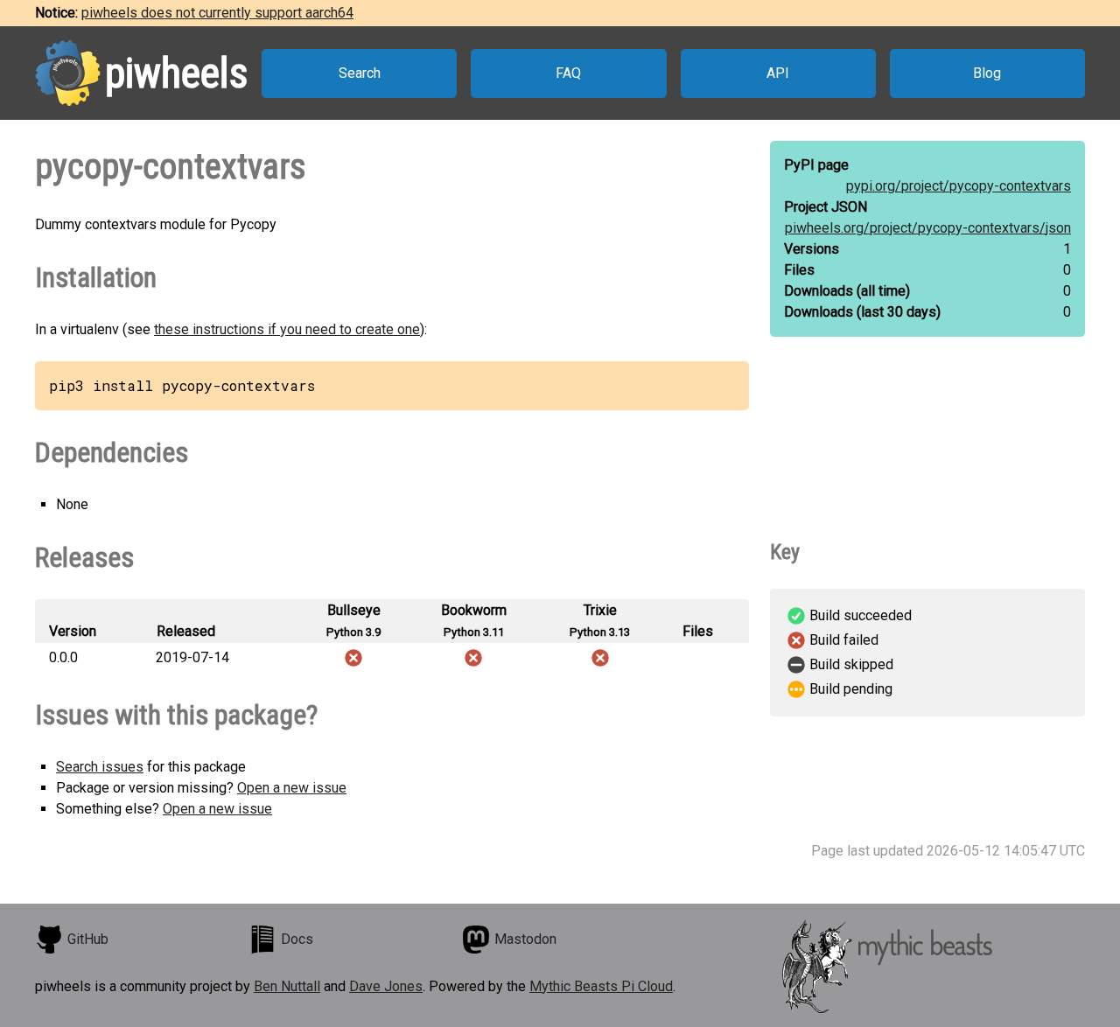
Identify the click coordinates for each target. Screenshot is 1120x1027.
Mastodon (525, 939)
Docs (297, 939)
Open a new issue (291, 787)
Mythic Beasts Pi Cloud (601, 986)
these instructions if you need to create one (287, 329)
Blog (987, 73)
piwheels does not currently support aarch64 (217, 12)
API (777, 73)
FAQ (568, 73)
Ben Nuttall (287, 986)
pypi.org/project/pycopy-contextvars (958, 186)
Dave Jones (386, 986)
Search (360, 73)
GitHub (87, 939)
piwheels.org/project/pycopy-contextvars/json (928, 228)
